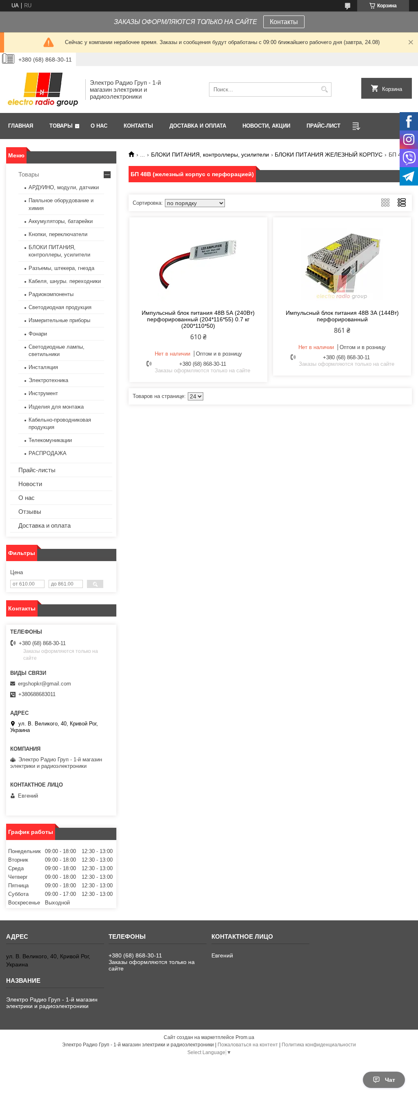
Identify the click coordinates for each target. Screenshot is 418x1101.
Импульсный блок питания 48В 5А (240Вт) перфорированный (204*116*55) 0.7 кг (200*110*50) (198, 319)
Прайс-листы (37, 469)
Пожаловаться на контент (248, 1045)
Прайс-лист (323, 126)
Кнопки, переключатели (58, 234)
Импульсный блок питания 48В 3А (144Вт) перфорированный (342, 316)
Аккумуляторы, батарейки (61, 221)
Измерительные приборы (59, 320)
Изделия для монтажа (56, 407)
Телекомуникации (50, 440)
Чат (390, 1080)
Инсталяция (43, 367)
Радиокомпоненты (51, 294)
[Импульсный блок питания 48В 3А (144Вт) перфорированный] (342, 262)
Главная (20, 126)
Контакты (284, 21)
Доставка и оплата (197, 126)
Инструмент (43, 393)
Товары (61, 126)
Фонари (38, 334)
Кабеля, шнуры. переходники (65, 281)
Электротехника (48, 380)
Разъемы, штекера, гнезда (61, 268)
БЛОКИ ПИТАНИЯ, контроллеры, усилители (210, 154)
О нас (99, 126)
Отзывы (29, 511)
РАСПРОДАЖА (48, 453)
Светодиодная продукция (60, 307)
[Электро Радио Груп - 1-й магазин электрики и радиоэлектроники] (43, 89)
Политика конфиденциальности (319, 1045)
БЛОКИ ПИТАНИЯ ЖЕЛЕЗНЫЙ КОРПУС (328, 154)
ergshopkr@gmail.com (44, 684)
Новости (30, 483)
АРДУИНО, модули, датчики (64, 187)
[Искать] (324, 89)
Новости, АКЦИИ (266, 126)
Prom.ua (245, 1037)
